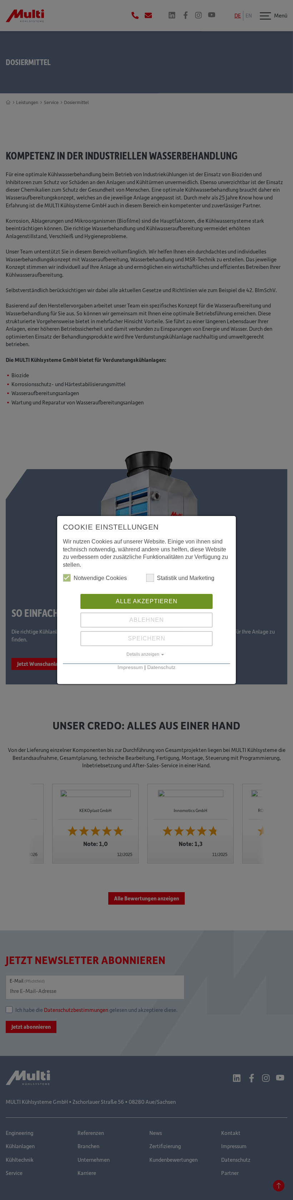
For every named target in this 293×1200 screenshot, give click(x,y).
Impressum (130, 667)
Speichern (146, 638)
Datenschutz (161, 667)
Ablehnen (146, 620)
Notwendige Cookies (100, 578)
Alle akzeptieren (147, 601)
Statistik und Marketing (185, 578)
